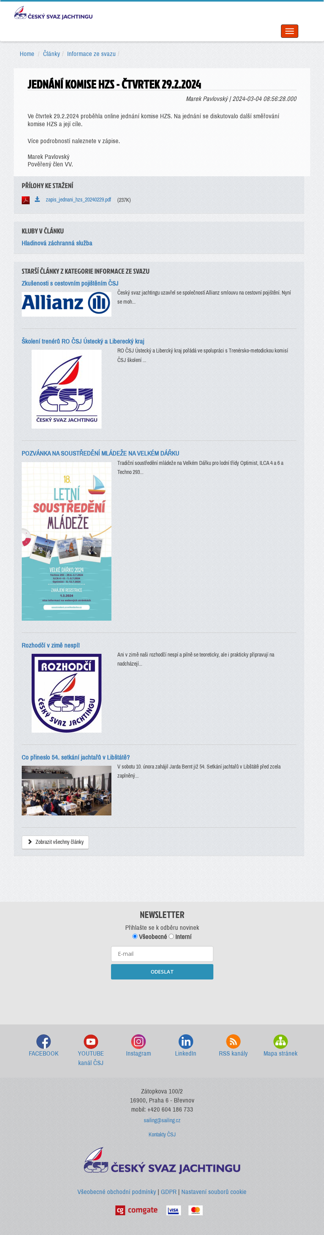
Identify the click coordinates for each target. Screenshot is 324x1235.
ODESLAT (162, 971)
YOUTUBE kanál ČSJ (91, 1058)
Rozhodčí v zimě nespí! (51, 645)
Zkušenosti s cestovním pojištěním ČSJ (70, 283)
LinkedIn (185, 1053)
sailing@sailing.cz (162, 1120)
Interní (183, 936)
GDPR (169, 1191)
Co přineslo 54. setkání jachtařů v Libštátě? (76, 757)
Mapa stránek (281, 1053)
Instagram (138, 1053)
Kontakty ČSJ (162, 1135)
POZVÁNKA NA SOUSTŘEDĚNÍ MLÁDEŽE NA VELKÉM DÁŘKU (100, 453)
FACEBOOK (43, 1053)
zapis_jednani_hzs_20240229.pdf (76, 200)
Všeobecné (152, 936)
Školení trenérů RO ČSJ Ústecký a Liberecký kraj (83, 341)
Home (27, 53)
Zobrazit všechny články (59, 842)
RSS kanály (233, 1053)
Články (51, 53)
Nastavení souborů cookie (214, 1191)
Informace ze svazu (91, 53)
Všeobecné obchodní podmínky (116, 1191)
